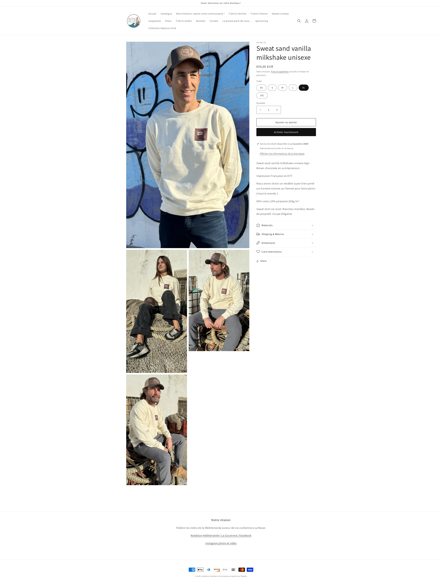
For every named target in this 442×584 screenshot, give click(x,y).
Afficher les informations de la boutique (282, 153)
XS (261, 87)
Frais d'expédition (280, 71)
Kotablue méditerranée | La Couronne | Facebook (221, 535)
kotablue (205, 576)
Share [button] (263, 260)
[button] (299, 21)
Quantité (260, 103)
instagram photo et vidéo (221, 543)
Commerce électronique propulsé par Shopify (228, 576)
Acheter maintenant (286, 132)
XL (303, 87)
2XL (262, 95)
